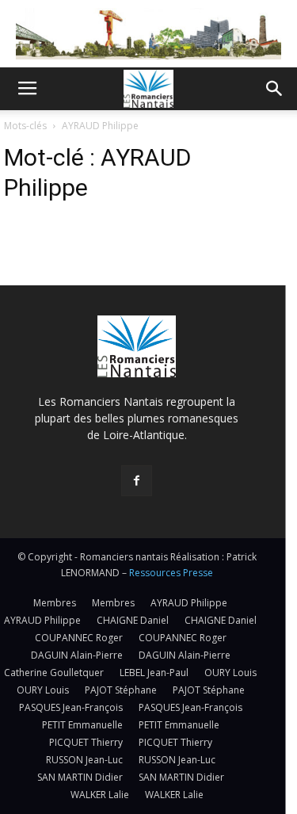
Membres (54, 603)
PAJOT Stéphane (121, 690)
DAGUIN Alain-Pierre (77, 655)
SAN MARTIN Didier (80, 777)
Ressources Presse (171, 572)
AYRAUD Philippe (188, 603)
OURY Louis (230, 672)
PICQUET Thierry (86, 742)
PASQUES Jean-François (71, 707)
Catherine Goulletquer (54, 672)
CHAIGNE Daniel (133, 620)
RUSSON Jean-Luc (84, 759)
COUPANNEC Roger (79, 637)
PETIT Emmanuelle (82, 725)
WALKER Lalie (99, 794)
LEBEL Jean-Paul (154, 672)
